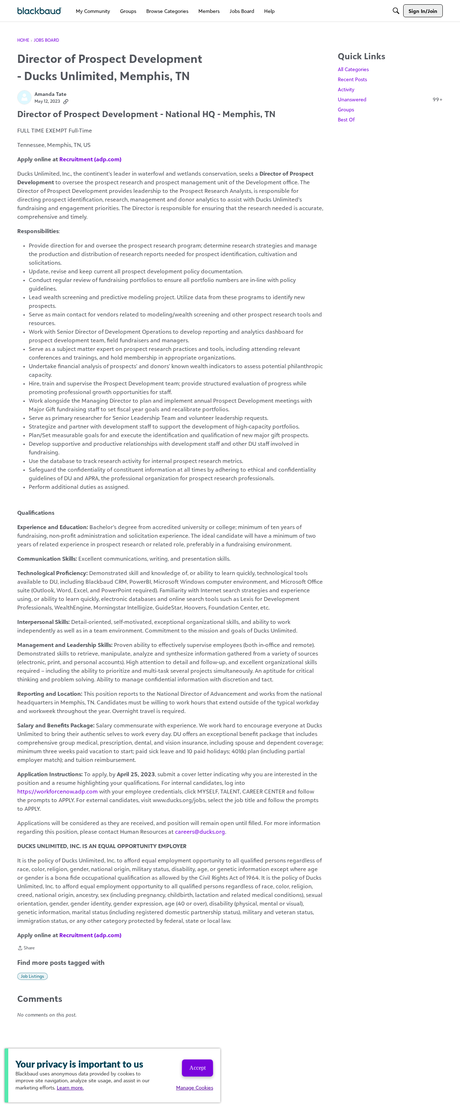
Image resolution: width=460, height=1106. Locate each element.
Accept (197, 1068)
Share (26, 948)
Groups (346, 109)
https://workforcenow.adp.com (57, 791)
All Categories (353, 69)
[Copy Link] (65, 101)
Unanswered (390, 99)
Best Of (346, 119)
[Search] (396, 10)
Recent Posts (352, 79)
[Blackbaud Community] (39, 11)
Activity (346, 89)
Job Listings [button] (32, 976)
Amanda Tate (50, 94)
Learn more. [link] (70, 1087)
